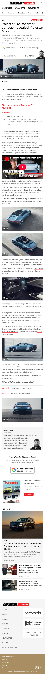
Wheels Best (21, 13)
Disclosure (5, 662)
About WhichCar (9, 647)
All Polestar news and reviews (20, 393)
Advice (5, 619)
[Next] (42, 13)
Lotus (4, 271)
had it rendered (30, 369)
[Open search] (41, 3)
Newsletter (7, 638)
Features (6, 633)
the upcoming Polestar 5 (10, 331)
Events (5, 624)
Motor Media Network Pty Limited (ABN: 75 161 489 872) (23, 671)
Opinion (5, 629)
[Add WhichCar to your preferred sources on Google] (22, 470)
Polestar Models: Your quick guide (21, 388)
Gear (30, 13)
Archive (5, 643)
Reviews (11, 13)
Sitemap (4, 665)
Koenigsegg (19, 271)
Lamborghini (38, 268)
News (3, 13)
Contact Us (5, 668)
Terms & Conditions (8, 656)
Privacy (4, 659)
